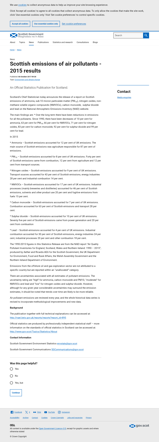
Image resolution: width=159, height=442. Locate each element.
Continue (16, 393)
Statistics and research (63, 42)
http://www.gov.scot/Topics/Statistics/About (33, 331)
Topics (22, 42)
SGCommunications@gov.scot (67, 349)
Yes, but (19, 382)
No (16, 375)
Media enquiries (124, 97)
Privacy (89, 418)
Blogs (95, 42)
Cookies (44, 418)
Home (12, 50)
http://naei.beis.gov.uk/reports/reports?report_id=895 (38, 317)
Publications (43, 42)
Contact (35, 418)
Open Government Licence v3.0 (52, 428)
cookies (22, 4)
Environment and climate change (27, 80)
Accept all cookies (20, 24)
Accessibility (14, 418)
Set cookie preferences (74, 23)
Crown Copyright (57, 418)
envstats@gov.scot (67, 343)
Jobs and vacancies (74, 418)
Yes (17, 368)
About (12, 42)
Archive (25, 418)
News (31, 42)
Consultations (83, 42)
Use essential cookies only (46, 24)
